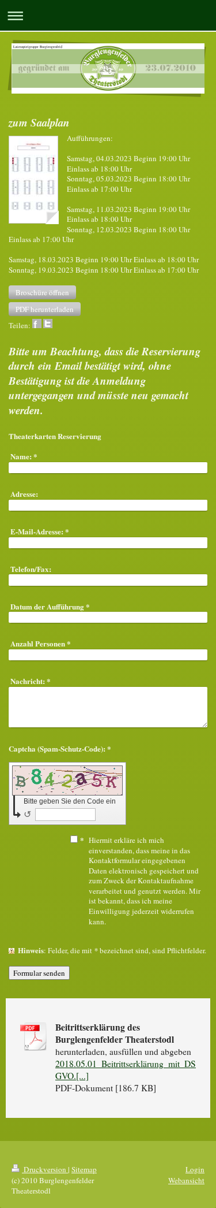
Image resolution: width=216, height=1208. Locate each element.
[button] (42, 292)
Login (194, 1169)
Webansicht (186, 1180)
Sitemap (84, 1169)
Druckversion (45, 1169)
